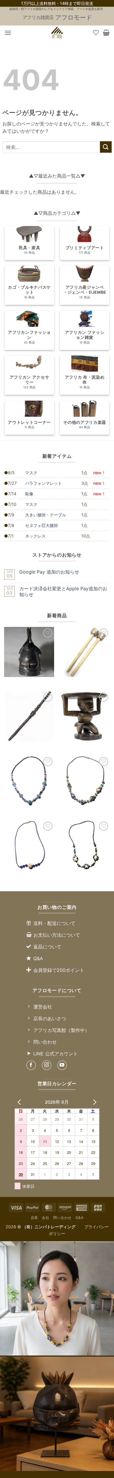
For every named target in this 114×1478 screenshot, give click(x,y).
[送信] (106, 147)
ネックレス (35, 535)
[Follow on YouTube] (62, 1065)
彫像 (29, 493)
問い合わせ (62, 1217)
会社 (45, 1217)
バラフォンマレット (43, 483)
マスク (31, 472)
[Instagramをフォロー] (46, 1065)
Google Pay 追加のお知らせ (49, 572)
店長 (34, 1217)
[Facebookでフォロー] (31, 1065)
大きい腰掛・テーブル (45, 514)
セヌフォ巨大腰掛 (41, 525)
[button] (7, 32)
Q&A (79, 1217)
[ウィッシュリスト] (96, 32)
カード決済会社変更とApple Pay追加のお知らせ (63, 591)
